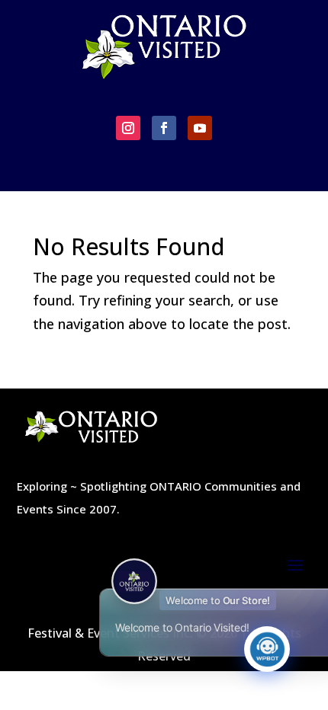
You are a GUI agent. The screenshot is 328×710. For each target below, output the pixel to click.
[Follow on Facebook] (164, 128)
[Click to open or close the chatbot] (267, 649)
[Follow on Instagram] (128, 128)
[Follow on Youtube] (200, 128)
